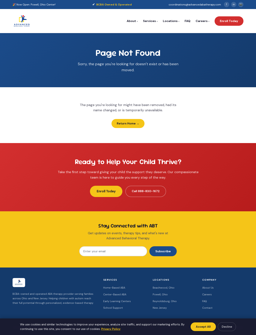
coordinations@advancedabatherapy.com (195, 4)
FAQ (187, 21)
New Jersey (160, 307)
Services (149, 21)
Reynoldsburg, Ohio (165, 301)
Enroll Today (229, 21)
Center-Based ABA (114, 294)
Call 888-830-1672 (146, 191)
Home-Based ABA (114, 287)
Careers (202, 21)
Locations (170, 21)
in (234, 4)
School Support (113, 307)
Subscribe (163, 251)
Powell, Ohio (160, 294)
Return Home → (128, 123)
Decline (227, 327)
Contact (207, 307)
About (131, 21)
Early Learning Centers (117, 301)
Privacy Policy (111, 329)
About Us (208, 287)
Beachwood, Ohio (163, 287)
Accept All (203, 327)
